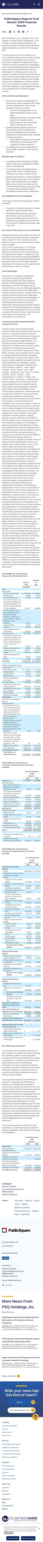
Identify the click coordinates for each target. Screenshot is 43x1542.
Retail (17, 1214)
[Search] (34, 4)
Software (35, 1211)
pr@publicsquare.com (10, 1194)
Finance (37, 1201)
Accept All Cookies (28, 1538)
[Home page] (10, 4)
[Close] (39, 1528)
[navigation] (39, 4)
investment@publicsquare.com (13, 1189)
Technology (19, 1201)
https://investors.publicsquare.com (14, 247)
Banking (25, 1204)
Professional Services (22, 1211)
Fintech (17, 1204)
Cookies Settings (12, 1538)
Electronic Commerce (22, 1207)
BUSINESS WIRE (28, 38)
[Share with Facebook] (18, 31)
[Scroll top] (35, 1417)
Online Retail (25, 1214)
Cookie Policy (8, 1533)
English (5, 1258)
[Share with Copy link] (27, 31)
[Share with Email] (23, 31)
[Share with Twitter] (14, 31)
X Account (8, 1285)
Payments (28, 1201)
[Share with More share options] (32, 31)
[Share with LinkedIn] (10, 31)
